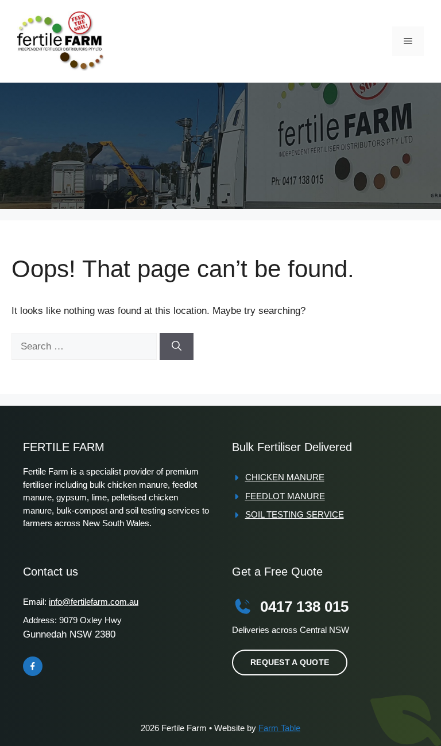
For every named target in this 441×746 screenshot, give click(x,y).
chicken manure (284, 477)
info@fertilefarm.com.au (93, 602)
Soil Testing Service (294, 514)
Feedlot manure (285, 496)
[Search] (177, 346)
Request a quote (289, 662)
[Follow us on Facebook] (32, 666)
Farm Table (279, 728)
